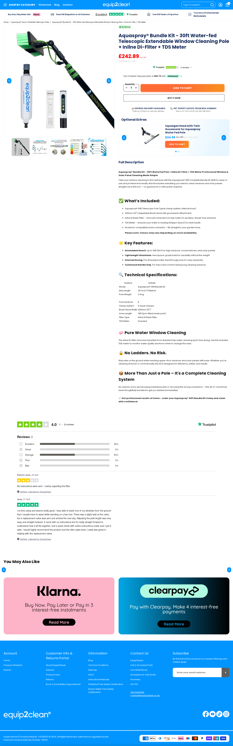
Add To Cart (182, 88)
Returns (50, 679)
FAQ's (91, 674)
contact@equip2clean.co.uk (145, 695)
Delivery (50, 669)
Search (7, 669)
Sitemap (92, 669)
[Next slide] (109, 80)
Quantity (130, 84)
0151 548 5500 (137, 692)
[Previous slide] (9, 80)
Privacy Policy (53, 674)
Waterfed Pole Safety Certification (105, 684)
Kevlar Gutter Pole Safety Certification (101, 690)
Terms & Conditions (98, 665)
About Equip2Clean (56, 665)
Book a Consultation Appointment (63, 684)
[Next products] (229, 569)
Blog (56, 4)
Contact (68, 4)
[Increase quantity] (136, 87)
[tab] (176, 151)
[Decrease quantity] (126, 87)
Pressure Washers (13, 665)
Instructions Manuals (98, 679)
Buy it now (174, 98)
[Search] (198, 5)
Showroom (45, 4)
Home (6, 22)
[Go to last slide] (124, 137)
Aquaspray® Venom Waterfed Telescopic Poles (30, 22)
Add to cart (177, 144)
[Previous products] (4, 569)
